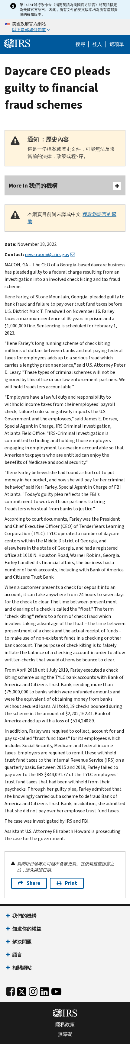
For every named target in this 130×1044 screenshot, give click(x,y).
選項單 (116, 44)
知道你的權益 (26, 929)
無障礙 (65, 1034)
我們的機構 (24, 916)
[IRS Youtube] (56, 990)
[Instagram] (33, 990)
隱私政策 (65, 1025)
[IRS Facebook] (10, 990)
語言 (17, 955)
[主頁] (17, 43)
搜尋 (80, 44)
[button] (97, 44)
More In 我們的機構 (33, 185)
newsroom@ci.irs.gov (47, 254)
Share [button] (33, 883)
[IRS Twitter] (21, 990)
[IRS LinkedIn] (44, 990)
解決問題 (22, 942)
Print (71, 883)
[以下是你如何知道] (65, 27)
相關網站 (22, 968)
